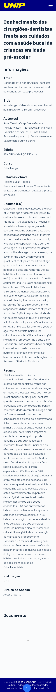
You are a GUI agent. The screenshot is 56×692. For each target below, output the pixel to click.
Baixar (26, 687)
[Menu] (51, 5)
